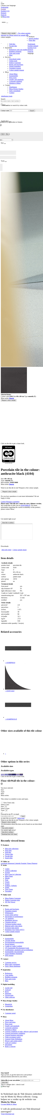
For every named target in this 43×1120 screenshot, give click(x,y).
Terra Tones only (9, 803)
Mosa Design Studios (16, 89)
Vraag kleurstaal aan (7, 1114)
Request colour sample (9, 33)
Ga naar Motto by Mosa (9, 1104)
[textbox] (10, 101)
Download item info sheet (9, 834)
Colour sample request (16, 70)
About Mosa (13, 74)
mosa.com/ (21, 818)
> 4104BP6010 (10, 662)
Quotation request (15, 68)
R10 (2, 134)
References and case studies (18, 50)
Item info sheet (6, 550)
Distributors (13, 87)
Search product (34, 38)
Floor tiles (32, 40)
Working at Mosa (15, 83)
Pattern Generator (15, 63)
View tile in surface (8, 522)
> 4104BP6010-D (11, 719)
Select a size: (5, 804)
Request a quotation (12, 502)
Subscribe (5, 1082)
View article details (7, 828)
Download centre (15, 59)
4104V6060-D (25, 505)
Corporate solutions (15, 81)
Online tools (13, 61)
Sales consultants (14, 91)
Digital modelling (15, 66)
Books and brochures (16, 64)
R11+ (7, 134)
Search (32, 111)
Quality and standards (16, 79)
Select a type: (5, 808)
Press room (12, 78)
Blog (10, 55)
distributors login (6, 96)
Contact (11, 93)
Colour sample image (20, 550)
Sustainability (13, 76)
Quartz (11, 398)
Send (23, 816)
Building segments (15, 51)
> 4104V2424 (9, 691)
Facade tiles (13, 46)
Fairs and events (14, 53)
